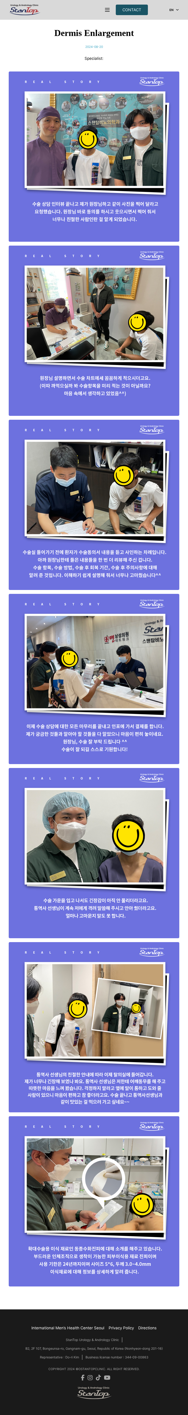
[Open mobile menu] (107, 10)
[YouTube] (106, 1378)
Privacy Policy (121, 1328)
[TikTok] (97, 1378)
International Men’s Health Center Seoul (67, 1328)
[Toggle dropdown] (177, 9)
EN (171, 10)
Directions (147, 1328)
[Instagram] (89, 1378)
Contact (131, 10)
